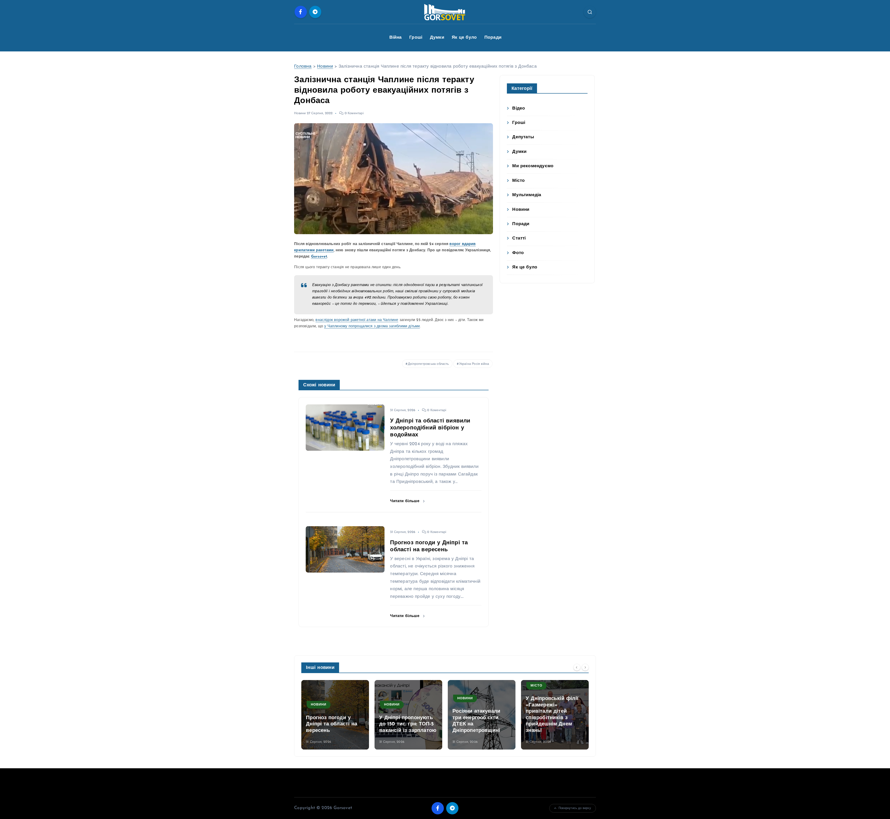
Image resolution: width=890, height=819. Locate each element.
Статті (519, 238)
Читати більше (405, 501)
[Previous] (576, 667)
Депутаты (523, 137)
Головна (303, 66)
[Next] (585, 667)
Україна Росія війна (474, 364)
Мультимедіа (526, 195)
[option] (335, 715)
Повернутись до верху (575, 808)
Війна (395, 37)
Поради (493, 37)
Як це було (464, 37)
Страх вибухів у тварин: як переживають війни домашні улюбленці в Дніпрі (554, 717)
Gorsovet (319, 256)
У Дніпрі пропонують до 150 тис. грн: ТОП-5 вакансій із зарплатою (334, 724)
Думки (437, 37)
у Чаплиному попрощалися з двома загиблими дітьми (372, 326)
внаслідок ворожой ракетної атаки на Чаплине (356, 320)
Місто (518, 181)
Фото (518, 253)
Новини (325, 66)
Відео (518, 108)
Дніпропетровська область (428, 364)
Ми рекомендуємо (532, 166)
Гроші (415, 37)
